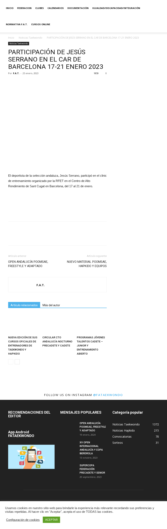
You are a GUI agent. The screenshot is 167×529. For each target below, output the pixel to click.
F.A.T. (16, 73)
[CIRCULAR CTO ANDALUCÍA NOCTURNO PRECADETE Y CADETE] (57, 324)
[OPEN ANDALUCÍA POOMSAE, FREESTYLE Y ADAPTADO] (68, 427)
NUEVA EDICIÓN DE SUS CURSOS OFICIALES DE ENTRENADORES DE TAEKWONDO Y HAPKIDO (22, 345)
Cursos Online (40, 24)
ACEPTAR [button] (51, 519)
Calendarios (55, 8)
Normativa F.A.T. (16, 24)
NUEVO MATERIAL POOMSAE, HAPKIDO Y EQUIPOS (87, 264)
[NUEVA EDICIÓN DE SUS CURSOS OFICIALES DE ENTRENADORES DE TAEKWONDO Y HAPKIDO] (23, 324)
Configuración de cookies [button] (23, 519)
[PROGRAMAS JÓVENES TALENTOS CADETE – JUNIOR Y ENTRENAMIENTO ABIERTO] (92, 324)
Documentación (78, 8)
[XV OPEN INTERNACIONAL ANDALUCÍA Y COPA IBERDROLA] (68, 446)
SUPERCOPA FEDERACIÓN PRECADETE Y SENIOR (92, 469)
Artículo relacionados (24, 305)
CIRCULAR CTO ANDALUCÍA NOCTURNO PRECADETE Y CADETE (57, 341)
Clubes (39, 8)
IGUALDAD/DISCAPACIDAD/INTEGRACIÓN (116, 8)
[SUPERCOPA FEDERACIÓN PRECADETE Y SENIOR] (68, 469)
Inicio (9, 8)
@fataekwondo (108, 395)
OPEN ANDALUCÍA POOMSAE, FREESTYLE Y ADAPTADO (28, 264)
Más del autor (51, 305)
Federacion (24, 8)
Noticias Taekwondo (30, 37)
